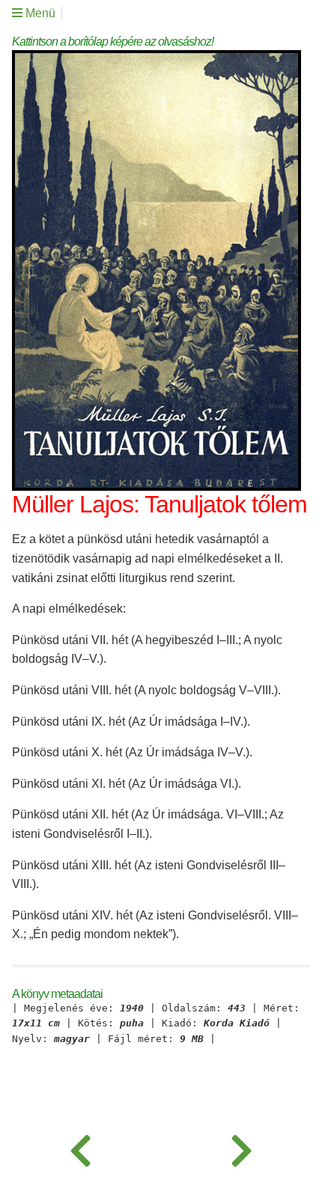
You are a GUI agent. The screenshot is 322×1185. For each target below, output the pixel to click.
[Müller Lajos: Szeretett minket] (80, 1147)
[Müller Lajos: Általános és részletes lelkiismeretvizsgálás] (241, 1147)
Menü (38, 13)
